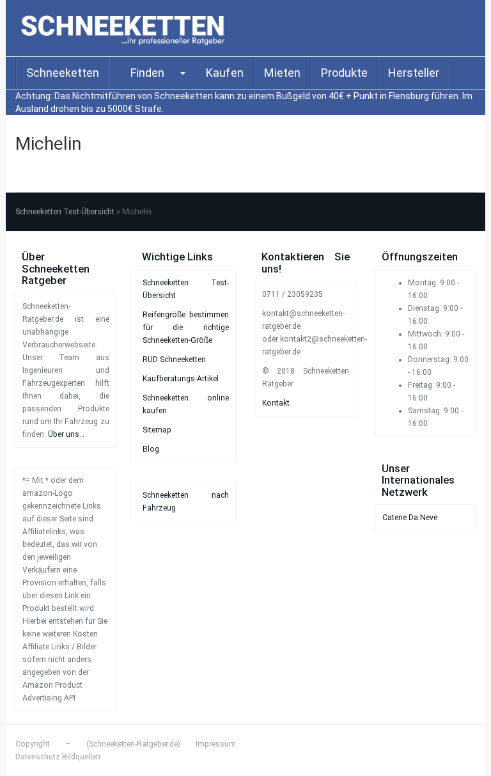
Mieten (282, 72)
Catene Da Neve (409, 517)
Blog (151, 449)
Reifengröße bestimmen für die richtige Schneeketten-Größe (186, 327)
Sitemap (157, 429)
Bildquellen (81, 756)
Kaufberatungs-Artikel (181, 378)
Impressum (216, 744)
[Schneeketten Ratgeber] (125, 28)
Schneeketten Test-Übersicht (64, 211)
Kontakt (276, 403)
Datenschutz (37, 756)
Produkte (344, 72)
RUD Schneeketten (174, 359)
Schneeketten (62, 72)
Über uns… (66, 434)
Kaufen (225, 72)
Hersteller (413, 72)
